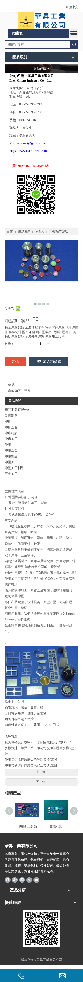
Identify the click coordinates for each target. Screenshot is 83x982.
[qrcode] (41, 928)
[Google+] (15, 880)
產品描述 (14, 400)
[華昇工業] (41, 20)
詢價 (15, 362)
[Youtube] (36, 880)
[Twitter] (29, 880)
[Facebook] (8, 880)
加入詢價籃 (52, 362)
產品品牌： (16, 390)
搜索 (74, 44)
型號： (13, 384)
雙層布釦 (56, 826)
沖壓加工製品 (27, 826)
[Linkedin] (22, 880)
